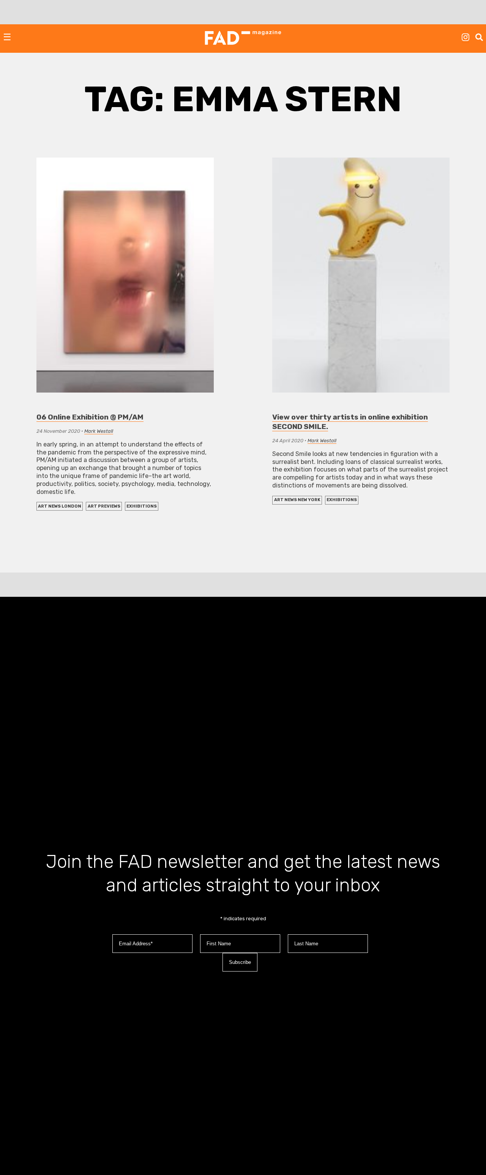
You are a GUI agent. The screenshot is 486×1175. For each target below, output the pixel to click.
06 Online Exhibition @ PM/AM (90, 417)
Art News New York (297, 499)
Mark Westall (98, 431)
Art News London (59, 506)
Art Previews (104, 506)
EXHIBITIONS (141, 506)
